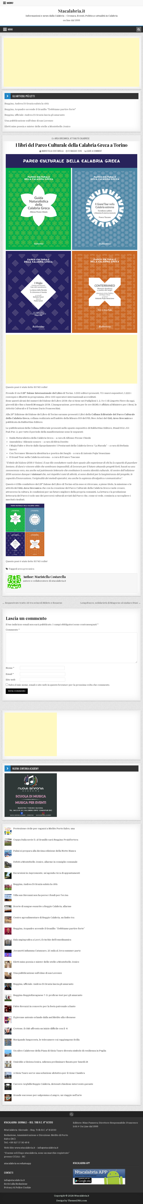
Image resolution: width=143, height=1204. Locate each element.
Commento (13, 629)
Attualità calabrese (79, 138)
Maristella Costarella (52, 150)
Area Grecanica (62, 138)
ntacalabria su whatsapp (17, 1163)
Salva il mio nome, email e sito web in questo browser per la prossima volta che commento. (59, 685)
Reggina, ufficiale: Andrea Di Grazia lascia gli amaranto (35, 115)
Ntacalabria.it (71, 11)
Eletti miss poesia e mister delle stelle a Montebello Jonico (37, 126)
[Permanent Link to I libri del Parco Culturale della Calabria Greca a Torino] (71, 243)
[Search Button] (71, 1114)
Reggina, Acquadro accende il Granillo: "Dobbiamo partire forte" (40, 109)
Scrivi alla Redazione (15, 1184)
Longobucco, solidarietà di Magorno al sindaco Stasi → (110, 603)
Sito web (10, 679)
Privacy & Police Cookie (17, 1187)
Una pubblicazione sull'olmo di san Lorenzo (29, 120)
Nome (10, 668)
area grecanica (26, 569)
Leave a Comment (94, 150)
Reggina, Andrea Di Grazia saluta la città (27, 103)
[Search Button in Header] (138, 29)
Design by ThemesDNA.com (71, 1200)
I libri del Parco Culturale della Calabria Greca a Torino (71, 145)
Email (10, 674)
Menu (10, 3)
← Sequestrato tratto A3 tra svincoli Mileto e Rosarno (32, 603)
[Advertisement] (71, 62)
